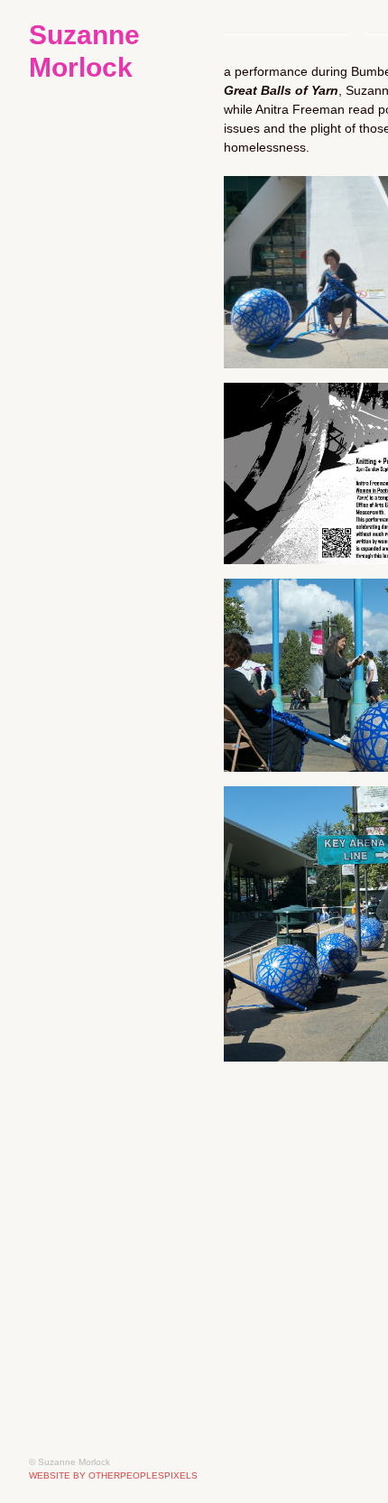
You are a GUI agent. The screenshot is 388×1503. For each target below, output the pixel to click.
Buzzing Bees (102, 248)
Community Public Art (121, 126)
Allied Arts (66, 516)
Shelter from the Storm (131, 272)
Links (47, 394)
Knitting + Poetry (113, 297)
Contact (57, 443)
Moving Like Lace (114, 224)
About (51, 370)
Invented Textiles (104, 321)
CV (38, 419)
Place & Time (100, 199)
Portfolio (60, 102)
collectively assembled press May (119, 492)
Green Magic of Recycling (119, 467)
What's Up (67, 346)
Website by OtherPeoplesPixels (113, 1475)
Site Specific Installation (126, 151)
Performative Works (114, 175)
